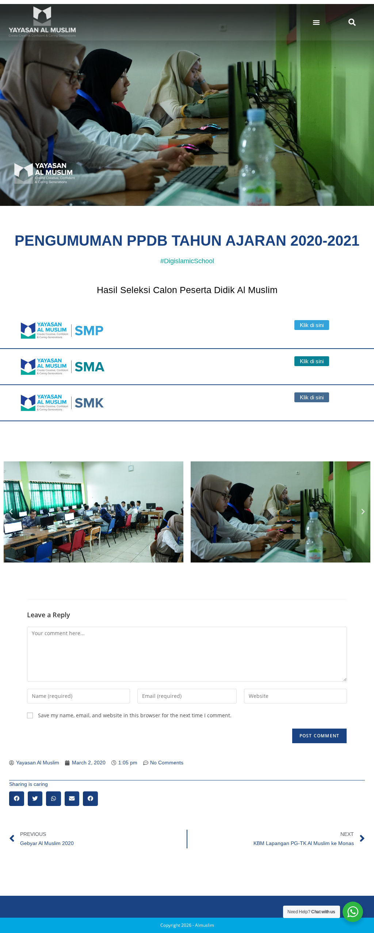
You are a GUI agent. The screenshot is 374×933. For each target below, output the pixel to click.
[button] (316, 22)
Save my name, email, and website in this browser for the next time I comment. (135, 715)
